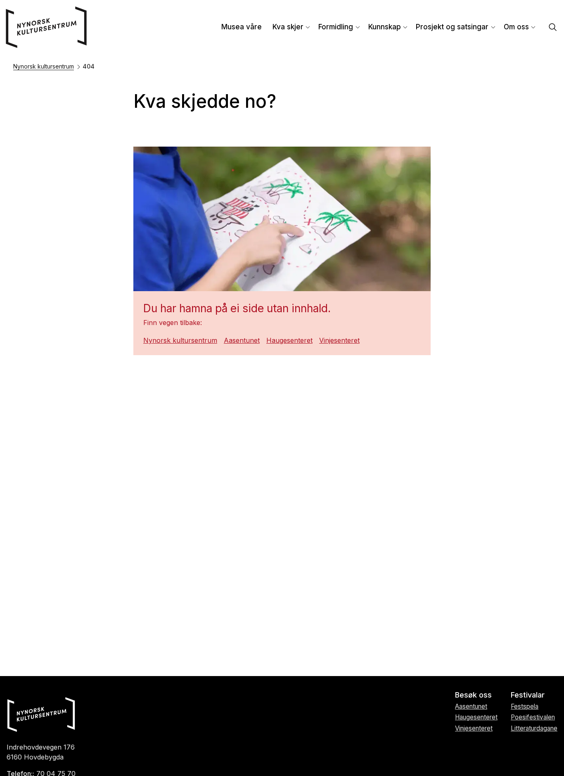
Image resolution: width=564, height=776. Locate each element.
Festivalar (528, 695)
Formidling (335, 27)
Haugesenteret (289, 340)
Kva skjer (288, 27)
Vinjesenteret (339, 340)
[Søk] (553, 27)
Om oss (516, 27)
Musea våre (241, 27)
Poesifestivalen (533, 717)
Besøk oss (473, 695)
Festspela (524, 706)
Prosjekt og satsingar (452, 27)
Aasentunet (242, 340)
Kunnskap (384, 27)
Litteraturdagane (534, 728)
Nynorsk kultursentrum (43, 66)
